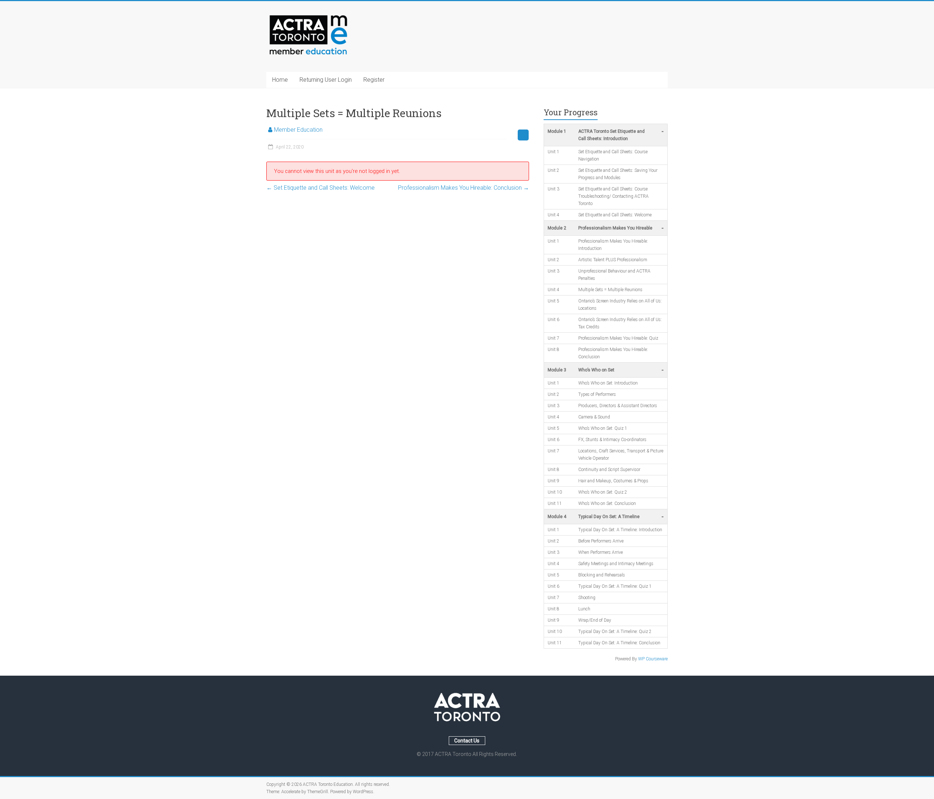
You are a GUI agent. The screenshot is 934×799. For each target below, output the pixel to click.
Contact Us (466, 741)
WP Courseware (653, 658)
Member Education (298, 129)
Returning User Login (326, 79)
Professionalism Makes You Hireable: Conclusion (463, 187)
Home (280, 79)
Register (374, 79)
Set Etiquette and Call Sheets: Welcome (320, 187)
